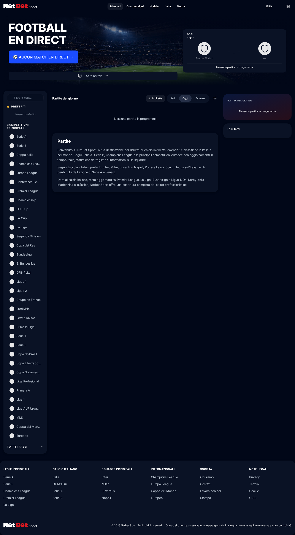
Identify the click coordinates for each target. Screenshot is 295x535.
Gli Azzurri (60, 484)
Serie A (8, 477)
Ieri (173, 98)
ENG (269, 6)
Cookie (254, 491)
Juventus (108, 491)
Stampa (205, 498)
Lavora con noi (210, 491)
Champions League (16, 491)
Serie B (8, 484)
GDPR (253, 498)
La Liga (8, 505)
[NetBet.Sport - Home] (20, 525)
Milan (105, 484)
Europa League (161, 484)
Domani (200, 98)
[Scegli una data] (214, 98)
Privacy (254, 477)
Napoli (106, 498)
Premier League (14, 498)
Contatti (205, 484)
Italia (56, 477)
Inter (105, 477)
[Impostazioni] (288, 6)
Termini (254, 484)
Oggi (185, 98)
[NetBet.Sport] (20, 6)
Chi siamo (207, 477)
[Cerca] (278, 6)
